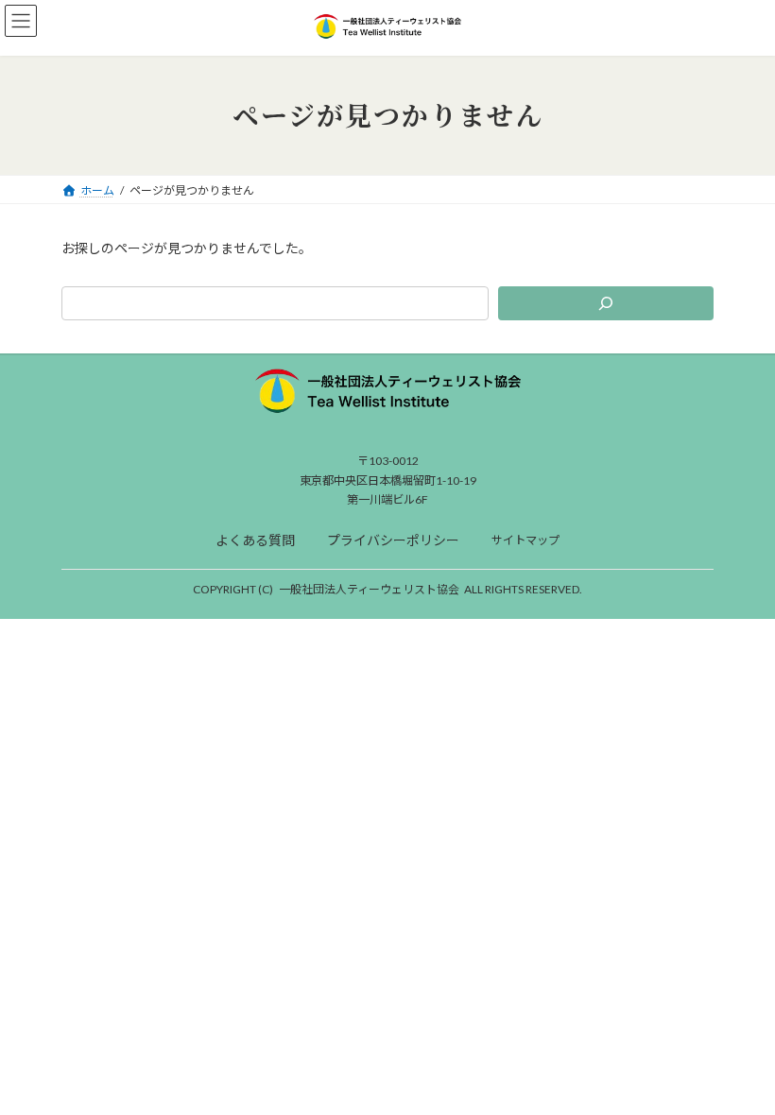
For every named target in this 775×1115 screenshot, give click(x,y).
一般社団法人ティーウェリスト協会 (369, 589)
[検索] (606, 303)
